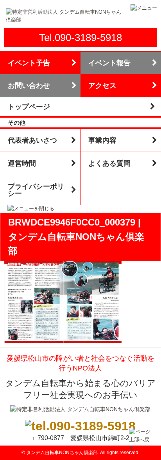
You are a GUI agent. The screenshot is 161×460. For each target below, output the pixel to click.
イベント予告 (29, 63)
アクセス (102, 85)
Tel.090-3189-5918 (80, 37)
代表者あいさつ (32, 140)
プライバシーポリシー (36, 190)
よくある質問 (109, 163)
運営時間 (22, 163)
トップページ (29, 107)
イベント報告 (109, 63)
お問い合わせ (29, 85)
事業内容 (102, 140)
